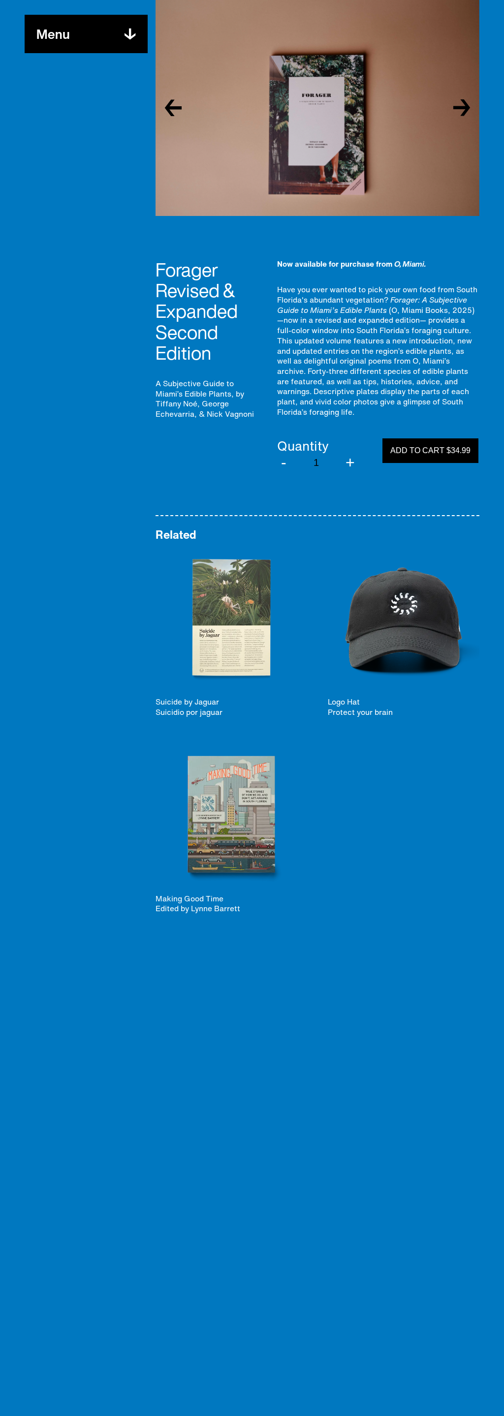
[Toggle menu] (130, 34)
